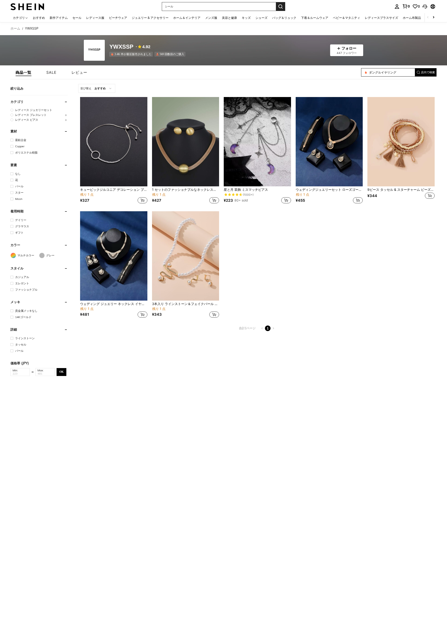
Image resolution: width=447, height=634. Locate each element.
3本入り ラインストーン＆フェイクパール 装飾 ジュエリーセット (185, 304)
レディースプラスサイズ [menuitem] (381, 18)
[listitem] (132, 54)
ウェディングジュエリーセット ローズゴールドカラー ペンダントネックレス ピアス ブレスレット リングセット (329, 189)
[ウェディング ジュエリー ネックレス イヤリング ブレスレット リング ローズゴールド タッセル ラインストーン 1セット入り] (113, 256)
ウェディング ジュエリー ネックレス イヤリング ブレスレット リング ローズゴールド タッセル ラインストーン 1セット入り (113, 304)
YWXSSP (121, 47)
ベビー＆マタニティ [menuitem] (346, 18)
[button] (425, 6)
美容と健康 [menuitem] (229, 18)
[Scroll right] (433, 17)
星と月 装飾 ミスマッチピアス (246, 189)
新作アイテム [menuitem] (59, 18)
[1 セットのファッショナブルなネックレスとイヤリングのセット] (185, 141)
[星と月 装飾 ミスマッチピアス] (257, 141)
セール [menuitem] (76, 18)
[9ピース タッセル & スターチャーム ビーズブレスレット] (401, 141)
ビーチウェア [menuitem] (118, 18)
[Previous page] (262, 328)
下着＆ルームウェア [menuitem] (314, 18)
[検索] (280, 6)
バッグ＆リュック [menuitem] (284, 18)
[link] (406, 6)
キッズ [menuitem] (246, 18)
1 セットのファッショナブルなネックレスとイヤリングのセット (185, 189)
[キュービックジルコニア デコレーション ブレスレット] (113, 141)
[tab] (23, 72)
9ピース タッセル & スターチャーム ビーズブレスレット (401, 189)
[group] (39, 109)
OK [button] (61, 371)
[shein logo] (27, 6)
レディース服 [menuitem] (95, 18)
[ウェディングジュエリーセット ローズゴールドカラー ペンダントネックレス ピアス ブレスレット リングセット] (329, 141)
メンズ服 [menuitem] (211, 18)
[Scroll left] (428, 17)
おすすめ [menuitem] (39, 18)
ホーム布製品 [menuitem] (412, 18)
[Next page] (273, 328)
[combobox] (96, 88)
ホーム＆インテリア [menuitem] (186, 18)
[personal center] (397, 6)
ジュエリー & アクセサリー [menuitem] (150, 18)
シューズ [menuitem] (261, 18)
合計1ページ (247, 328)
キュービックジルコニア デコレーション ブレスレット (113, 189)
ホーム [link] (15, 28)
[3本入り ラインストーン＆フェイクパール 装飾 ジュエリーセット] (185, 256)
